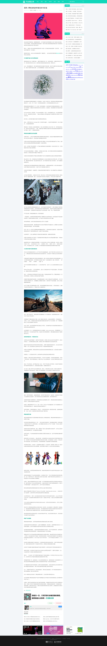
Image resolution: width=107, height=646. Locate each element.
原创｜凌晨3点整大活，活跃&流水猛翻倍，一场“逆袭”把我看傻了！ (74, 57)
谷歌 (68, 79)
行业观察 (34, 10)
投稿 (59, 1)
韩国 (74, 79)
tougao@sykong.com (58, 638)
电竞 (69, 75)
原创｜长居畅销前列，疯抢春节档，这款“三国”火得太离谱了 (74, 53)
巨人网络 (70, 71)
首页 (38, 1)
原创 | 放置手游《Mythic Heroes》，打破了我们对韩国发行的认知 (74, 20)
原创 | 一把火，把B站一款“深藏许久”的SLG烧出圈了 (74, 46)
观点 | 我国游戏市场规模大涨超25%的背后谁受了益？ (32, 618)
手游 (76, 71)
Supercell (77, 67)
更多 (82, 5)
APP (63, 1)
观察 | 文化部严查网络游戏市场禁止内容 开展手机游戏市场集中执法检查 (51, 616)
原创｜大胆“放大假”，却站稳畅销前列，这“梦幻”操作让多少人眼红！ (74, 41)
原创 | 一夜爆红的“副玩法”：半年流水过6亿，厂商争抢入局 (74, 25)
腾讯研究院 (28, 590)
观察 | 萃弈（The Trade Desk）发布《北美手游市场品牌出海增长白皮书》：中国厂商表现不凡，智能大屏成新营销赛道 (74, 29)
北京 (77, 69)
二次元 (71, 69)
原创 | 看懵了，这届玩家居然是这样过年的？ (73, 50)
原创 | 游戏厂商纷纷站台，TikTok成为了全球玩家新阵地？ (74, 18)
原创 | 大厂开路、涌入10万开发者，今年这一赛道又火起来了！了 (74, 22)
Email (60, 606)
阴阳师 (72, 79)
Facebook (79, 65)
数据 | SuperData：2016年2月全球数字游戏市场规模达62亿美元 (51, 618)
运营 (55, 1)
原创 (42, 1)
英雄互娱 (76, 77)
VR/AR (50, 1)
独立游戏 (78, 73)
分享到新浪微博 (58, 603)
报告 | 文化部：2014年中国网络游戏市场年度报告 (32, 621)
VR (80, 67)
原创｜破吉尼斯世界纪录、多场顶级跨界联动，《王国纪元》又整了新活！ (74, 39)
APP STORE (69, 65)
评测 (67, 79)
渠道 (73, 73)
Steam (74, 67)
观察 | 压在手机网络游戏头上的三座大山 (50, 621)
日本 (79, 71)
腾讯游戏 (73, 77)
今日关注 (31, 10)
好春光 (79, 69)
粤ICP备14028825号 (53, 639)
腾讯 (69, 77)
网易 (79, 75)
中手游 (68, 69)
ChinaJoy (75, 65)
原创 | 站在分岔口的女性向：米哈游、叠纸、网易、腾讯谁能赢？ (74, 27)
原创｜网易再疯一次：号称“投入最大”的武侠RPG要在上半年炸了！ (74, 55)
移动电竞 (75, 75)
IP (70, 67)
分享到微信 (50, 603)
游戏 (75, 73)
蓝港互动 (81, 77)
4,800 (61, 10)
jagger (72, 67)
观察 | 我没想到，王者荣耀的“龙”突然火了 (73, 48)
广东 (72, 71)
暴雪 (80, 71)
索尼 (77, 75)
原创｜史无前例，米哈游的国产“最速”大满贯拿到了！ (74, 13)
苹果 (79, 77)
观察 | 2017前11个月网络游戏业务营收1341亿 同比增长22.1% (32, 616)
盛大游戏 (71, 75)
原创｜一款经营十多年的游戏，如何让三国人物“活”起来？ (74, 9)
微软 (74, 71)
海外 (46, 1)
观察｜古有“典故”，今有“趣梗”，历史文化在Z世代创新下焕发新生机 (74, 11)
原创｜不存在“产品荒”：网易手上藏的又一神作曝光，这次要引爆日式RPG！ (74, 37)
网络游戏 (58, 53)
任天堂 (74, 69)
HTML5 (68, 67)
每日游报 (69, 73)
